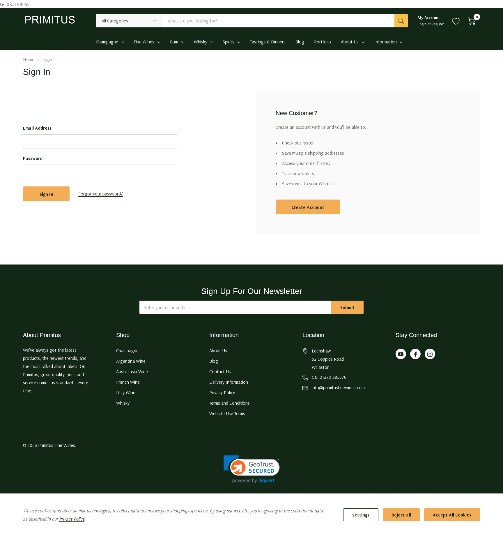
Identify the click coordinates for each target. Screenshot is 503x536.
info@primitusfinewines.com (338, 387)
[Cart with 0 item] (472, 20)
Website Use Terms (227, 413)
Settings (360, 515)
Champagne (107, 42)
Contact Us (220, 371)
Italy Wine (125, 392)
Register (438, 24)
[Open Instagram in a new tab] (430, 354)
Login (422, 24)
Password (32, 158)
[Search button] (401, 20)
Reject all (401, 515)
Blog (213, 361)
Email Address (37, 128)
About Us (350, 42)
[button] (251, 469)
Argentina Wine (131, 361)
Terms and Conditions (229, 403)
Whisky (200, 42)
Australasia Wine (132, 371)
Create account (307, 207)
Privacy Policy (222, 392)
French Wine (128, 382)
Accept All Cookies (452, 515)
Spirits (228, 42)
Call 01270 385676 (329, 377)
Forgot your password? (100, 194)
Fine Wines (144, 42)
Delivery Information (228, 382)
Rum (174, 42)
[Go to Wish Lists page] (456, 20)
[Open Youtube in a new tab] (401, 354)
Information (385, 42)
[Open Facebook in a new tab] (415, 354)
